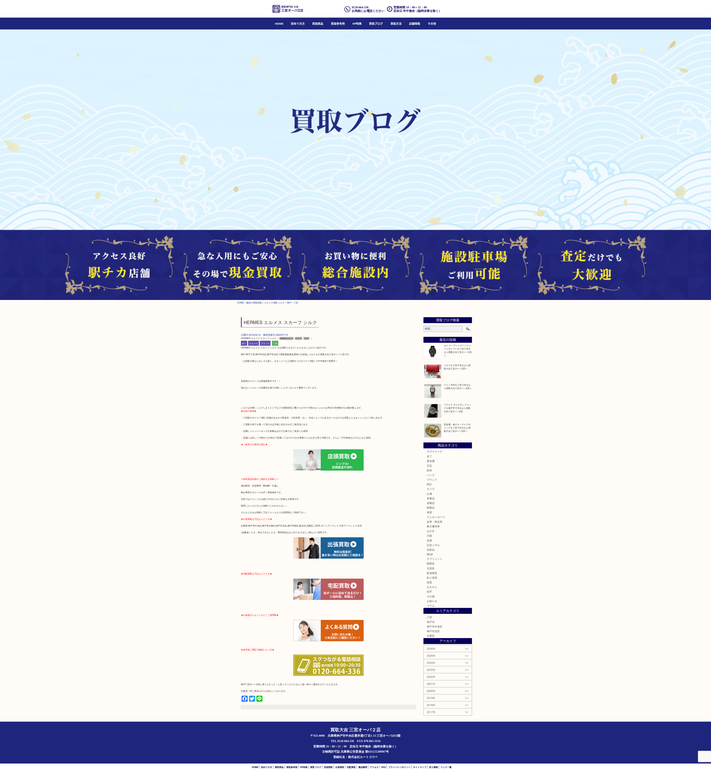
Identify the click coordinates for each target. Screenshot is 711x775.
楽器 (429, 582)
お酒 (429, 493)
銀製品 (431, 507)
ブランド (265, 343)
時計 (429, 484)
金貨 (429, 540)
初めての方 (298, 23)
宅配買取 (351, 767)
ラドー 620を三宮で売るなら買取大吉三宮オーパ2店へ (458, 386)
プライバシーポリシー (399, 767)
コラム (431, 605)
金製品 (431, 503)
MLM (430, 554)
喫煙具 (431, 563)
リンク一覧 (446, 767)
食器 (429, 512)
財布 (429, 470)
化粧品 (431, 549)
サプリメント (434, 559)
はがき (431, 531)
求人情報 (433, 767)
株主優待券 (433, 526)
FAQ (383, 767)
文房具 (431, 568)
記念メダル (433, 545)
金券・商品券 (434, 521)
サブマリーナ (434, 451)
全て (244, 343)
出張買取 (339, 767)
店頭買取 (328, 767)
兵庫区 (431, 636)
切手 (429, 591)
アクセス (374, 767)
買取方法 (396, 23)
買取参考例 (338, 23)
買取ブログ (376, 23)
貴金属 (431, 461)
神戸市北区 (433, 631)
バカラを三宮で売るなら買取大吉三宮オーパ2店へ (457, 367)
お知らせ (432, 601)
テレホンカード (436, 517)
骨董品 (431, 498)
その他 (431, 596)
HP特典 (357, 23)
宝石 (429, 465)
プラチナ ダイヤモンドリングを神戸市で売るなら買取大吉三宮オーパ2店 (457, 408)
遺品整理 (362, 767)
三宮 (275, 343)
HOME (279, 23)
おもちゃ (432, 587)
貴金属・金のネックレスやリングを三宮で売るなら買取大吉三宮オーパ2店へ (457, 427)
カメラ (431, 489)
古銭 (429, 535)
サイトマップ (419, 767)
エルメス (253, 343)
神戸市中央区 (434, 626)
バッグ (431, 475)
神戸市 (431, 622)
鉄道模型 (432, 573)
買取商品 (317, 23)
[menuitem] (279, 23)
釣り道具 (432, 577)
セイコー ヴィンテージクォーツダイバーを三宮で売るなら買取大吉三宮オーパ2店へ (458, 350)
